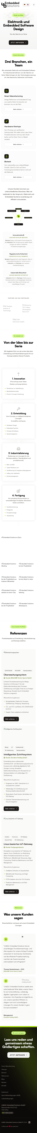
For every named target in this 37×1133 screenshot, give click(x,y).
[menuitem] (24, 4)
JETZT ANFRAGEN (17, 42)
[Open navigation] (34, 4)
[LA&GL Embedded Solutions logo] (10, 5)
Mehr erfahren (17, 109)
